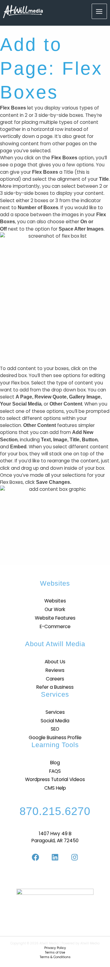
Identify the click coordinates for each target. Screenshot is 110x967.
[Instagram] (74, 857)
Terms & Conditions (55, 957)
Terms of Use (55, 952)
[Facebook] (35, 857)
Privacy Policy (55, 948)
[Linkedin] (55, 857)
